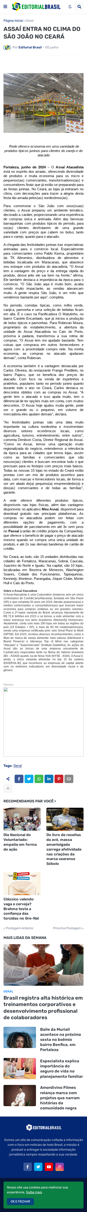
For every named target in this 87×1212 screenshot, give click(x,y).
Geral (29, 20)
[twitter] (38, 1167)
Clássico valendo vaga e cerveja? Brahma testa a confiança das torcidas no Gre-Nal (21, 908)
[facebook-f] (27, 1167)
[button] (5, 7)
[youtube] (49, 1167)
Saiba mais (34, 1192)
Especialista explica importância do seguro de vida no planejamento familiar (61, 1068)
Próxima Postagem (67, 928)
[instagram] (59, 1167)
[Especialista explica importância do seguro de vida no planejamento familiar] (19, 1068)
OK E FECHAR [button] (20, 1201)
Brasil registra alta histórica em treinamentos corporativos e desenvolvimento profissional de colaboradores (43, 1008)
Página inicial (13, 20)
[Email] (68, 779)
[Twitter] (29, 779)
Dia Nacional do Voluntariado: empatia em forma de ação (20, 842)
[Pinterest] (59, 779)
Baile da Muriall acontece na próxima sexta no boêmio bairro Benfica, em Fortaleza (60, 1039)
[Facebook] (19, 779)
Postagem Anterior (19, 928)
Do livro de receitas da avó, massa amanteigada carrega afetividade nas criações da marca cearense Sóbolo (63, 849)
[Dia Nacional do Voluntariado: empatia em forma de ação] (22, 819)
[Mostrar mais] (7, 788)
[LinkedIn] (49, 779)
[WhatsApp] (39, 779)
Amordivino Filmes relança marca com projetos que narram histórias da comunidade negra (60, 1097)
